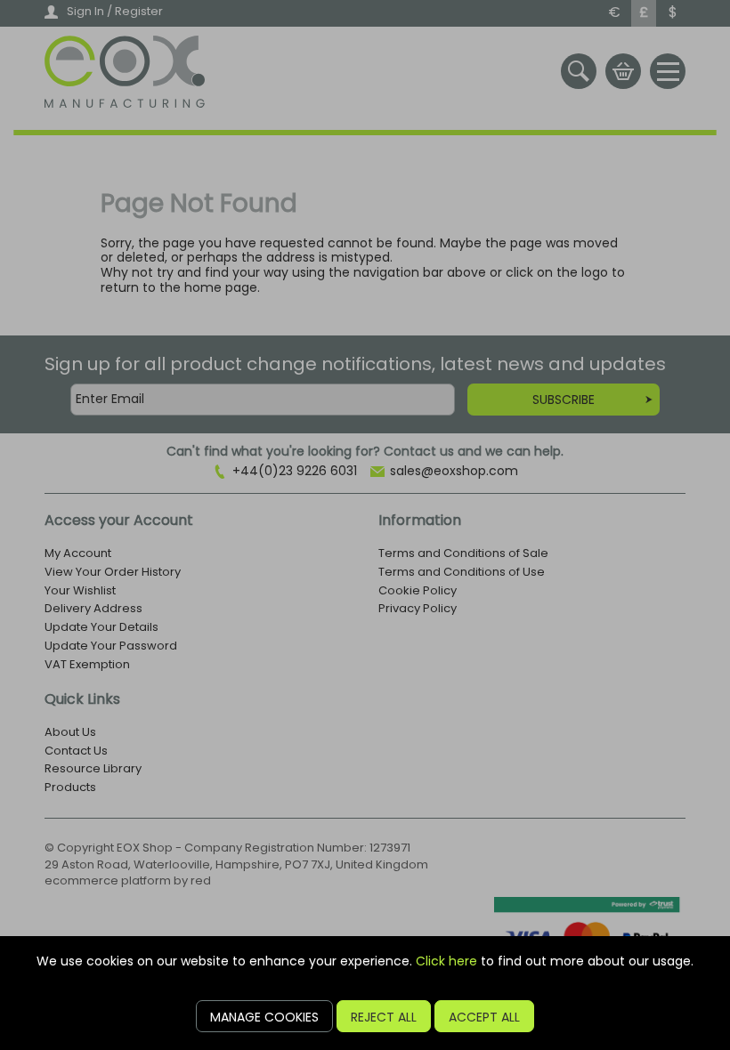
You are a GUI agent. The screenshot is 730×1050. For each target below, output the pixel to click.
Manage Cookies (264, 1017)
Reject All (384, 1017)
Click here (446, 961)
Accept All (484, 1017)
